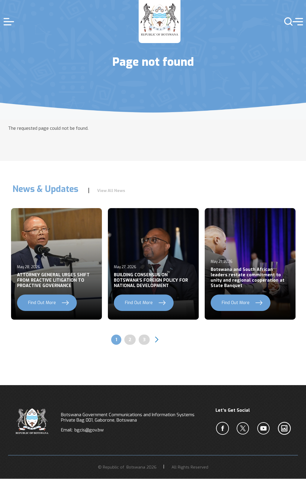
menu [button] (296, 21)
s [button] (286, 21)
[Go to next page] (157, 340)
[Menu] (9, 21)
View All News (111, 190)
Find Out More (42, 303)
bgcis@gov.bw (89, 430)
